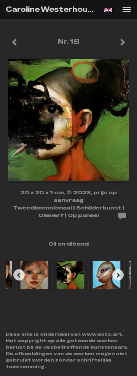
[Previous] (19, 275)
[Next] (118, 275)
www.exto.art (102, 334)
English (108, 10)
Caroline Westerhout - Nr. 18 (52, 9)
